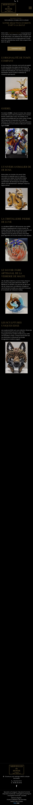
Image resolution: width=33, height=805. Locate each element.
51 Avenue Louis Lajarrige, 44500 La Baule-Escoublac (17, 777)
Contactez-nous (16, 48)
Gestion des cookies (16, 801)
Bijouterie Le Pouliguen (10, 792)
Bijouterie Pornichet (24, 792)
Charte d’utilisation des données (16, 799)
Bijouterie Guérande (9, 794)
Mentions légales (16, 798)
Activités (23, 795)
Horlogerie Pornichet (14, 795)
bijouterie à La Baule (14, 33)
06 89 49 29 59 (17, 783)
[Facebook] (17, 15)
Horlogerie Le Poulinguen (23, 794)
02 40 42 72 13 (17, 781)
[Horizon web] (15, 803)
